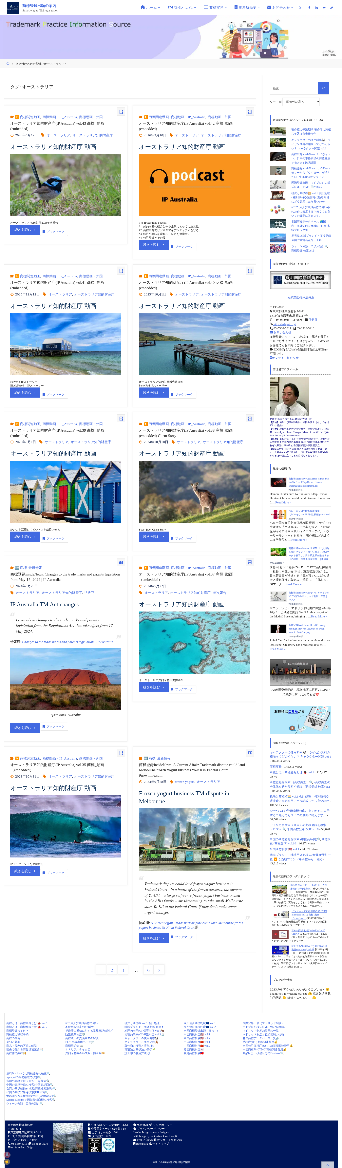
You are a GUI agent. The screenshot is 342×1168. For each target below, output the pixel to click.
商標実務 (276, 766)
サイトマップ (160, 1143)
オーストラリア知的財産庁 (92, 135)
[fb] (309, 7)
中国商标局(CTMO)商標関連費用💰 (264, 1049)
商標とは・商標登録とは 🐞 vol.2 (27, 1027)
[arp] (331, 7)
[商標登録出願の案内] (13, 7)
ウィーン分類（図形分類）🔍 (24, 1103)
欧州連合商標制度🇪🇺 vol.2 (200, 1027)
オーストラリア (58, 135)
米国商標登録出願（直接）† (201, 1030)
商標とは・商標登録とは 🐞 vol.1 (292, 772)
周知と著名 (13, 1042)
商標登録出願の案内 (39, 6)
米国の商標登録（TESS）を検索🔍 (28, 1081)
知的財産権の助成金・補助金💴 (85, 1053)
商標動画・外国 (91, 117)
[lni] (316, 7)
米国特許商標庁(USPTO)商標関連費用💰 (268, 1045)
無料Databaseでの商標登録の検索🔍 (28, 1073)
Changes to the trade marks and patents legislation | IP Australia (67, 642)
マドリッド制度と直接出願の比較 (263, 1034)
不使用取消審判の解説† (79, 1027)
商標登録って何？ (17, 1030)
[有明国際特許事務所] (300, 280)
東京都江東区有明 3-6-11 (25, 1132)
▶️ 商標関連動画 (27, 117)
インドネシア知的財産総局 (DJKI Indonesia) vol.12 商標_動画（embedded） (309, 915)
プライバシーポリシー (150, 1128)
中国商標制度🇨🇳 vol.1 (197, 1042)
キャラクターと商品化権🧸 (141, 1042)
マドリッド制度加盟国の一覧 (261, 1030)
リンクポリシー (162, 1124)
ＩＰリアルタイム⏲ (77, 1049)
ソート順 (276, 102)
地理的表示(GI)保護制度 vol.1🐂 (144, 1030)
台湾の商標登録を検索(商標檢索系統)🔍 (31, 1088)
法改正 (89, 593)
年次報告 (219, 593)
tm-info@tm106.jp (21, 1147)
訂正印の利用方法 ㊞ (137, 1053)
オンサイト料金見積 (285, 358)
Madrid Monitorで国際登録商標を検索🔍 (30, 1099)
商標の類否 (13, 1038)
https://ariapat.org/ (284, 324)
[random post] (279, 889)
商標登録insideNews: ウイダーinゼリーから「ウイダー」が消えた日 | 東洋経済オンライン (310, 173)
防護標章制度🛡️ (75, 1034)
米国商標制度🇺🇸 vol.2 (197, 1038)
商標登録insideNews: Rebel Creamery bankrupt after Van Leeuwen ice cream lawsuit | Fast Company (307, 629)
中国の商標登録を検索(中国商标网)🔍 (29, 1084)
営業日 (312, 319)
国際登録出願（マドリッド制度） (263, 1023)
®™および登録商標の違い (81, 1023)
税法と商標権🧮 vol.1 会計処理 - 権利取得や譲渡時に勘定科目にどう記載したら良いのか (310, 197)
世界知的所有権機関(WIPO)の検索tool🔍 (31, 1096)
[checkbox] (7, 1162)
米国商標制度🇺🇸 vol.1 (197, 1034)
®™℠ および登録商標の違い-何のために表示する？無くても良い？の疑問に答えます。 (311, 211)
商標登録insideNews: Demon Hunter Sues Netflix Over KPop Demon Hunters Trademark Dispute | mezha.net (309, 482)
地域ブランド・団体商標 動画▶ (144, 1027)
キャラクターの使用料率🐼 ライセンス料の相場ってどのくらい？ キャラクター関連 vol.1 (311, 144)
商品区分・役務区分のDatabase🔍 (263, 1053)
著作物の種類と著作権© (139, 1045)
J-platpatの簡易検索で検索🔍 (23, 1077)
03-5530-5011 (19, 1143)
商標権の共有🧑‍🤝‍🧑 (16, 1053)
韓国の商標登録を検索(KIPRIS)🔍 (27, 1092)
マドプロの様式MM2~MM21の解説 (264, 1027)
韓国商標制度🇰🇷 (194, 1049)
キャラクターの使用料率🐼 (141, 1038)
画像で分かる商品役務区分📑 (24, 1049)
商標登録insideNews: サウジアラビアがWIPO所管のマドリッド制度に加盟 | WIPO (309, 596)
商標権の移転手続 (17, 1034)
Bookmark (141, 1143)
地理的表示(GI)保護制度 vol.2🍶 (144, 1034)
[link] (300, 7)
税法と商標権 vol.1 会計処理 (142, 1023)
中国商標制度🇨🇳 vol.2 (197, 1045)
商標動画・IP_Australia (60, 117)
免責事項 (142, 1124)
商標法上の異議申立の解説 (82, 1038)
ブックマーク (55, 231)
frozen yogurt (184, 782)
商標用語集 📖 (74, 1045)
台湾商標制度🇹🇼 (194, 1053)
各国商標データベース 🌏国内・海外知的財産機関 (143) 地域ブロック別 (310, 226)
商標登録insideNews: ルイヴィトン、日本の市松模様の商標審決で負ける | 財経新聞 (311, 158)
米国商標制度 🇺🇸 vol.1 (284, 849)
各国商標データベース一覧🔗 (261, 1038)
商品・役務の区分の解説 (21, 1045)
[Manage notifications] (7, 1155)
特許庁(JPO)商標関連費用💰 (260, 1042)
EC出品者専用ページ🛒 (79, 1042)
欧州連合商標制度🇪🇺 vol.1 (200, 1023)
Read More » (283, 502)
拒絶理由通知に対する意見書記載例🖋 (89, 1030)
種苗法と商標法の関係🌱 (140, 1049)
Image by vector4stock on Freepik (158, 1136)
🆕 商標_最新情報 (28, 568)
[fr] (324, 7)
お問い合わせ (282, 332)
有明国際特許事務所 (300, 297)
